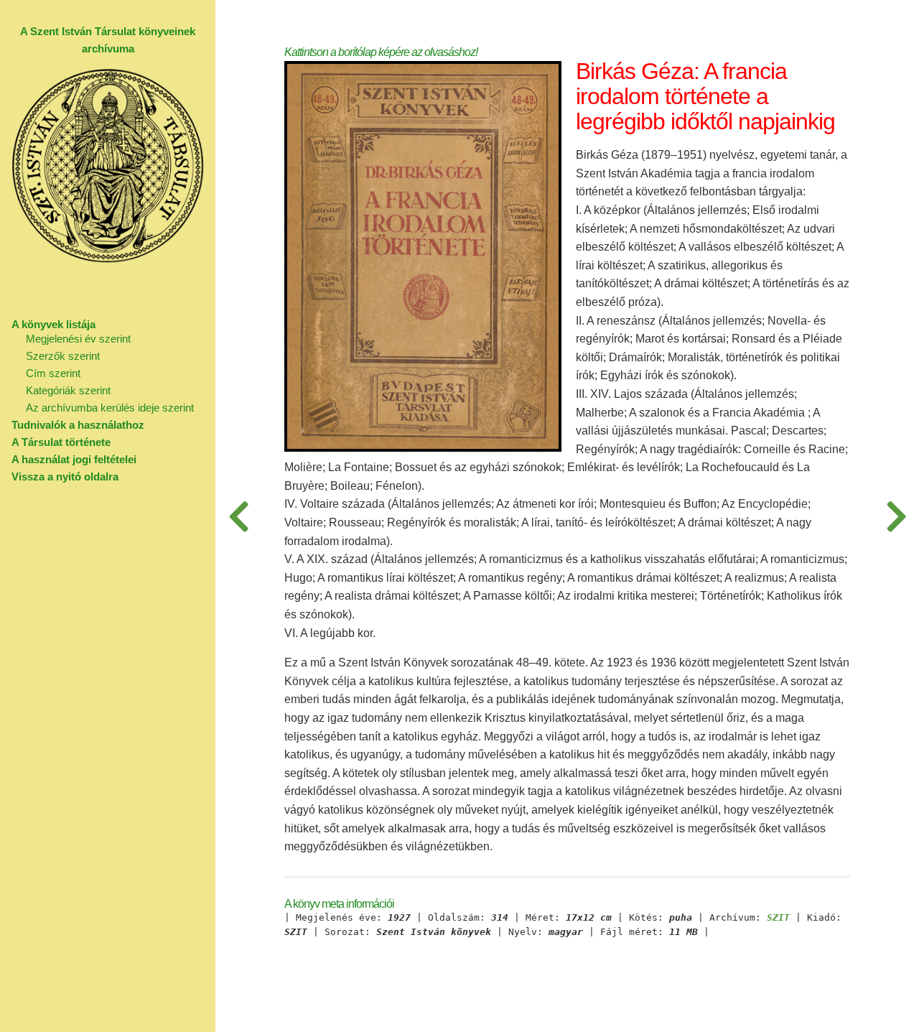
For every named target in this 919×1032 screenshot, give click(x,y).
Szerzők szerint (63, 356)
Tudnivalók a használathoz (77, 425)
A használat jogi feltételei (73, 459)
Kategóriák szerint (68, 390)
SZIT (778, 918)
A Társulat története (61, 442)
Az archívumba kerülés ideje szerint (110, 407)
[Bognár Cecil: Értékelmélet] (896, 516)
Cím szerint (53, 373)
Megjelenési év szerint (78, 339)
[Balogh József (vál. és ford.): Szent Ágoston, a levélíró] (238, 516)
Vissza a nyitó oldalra (64, 476)
